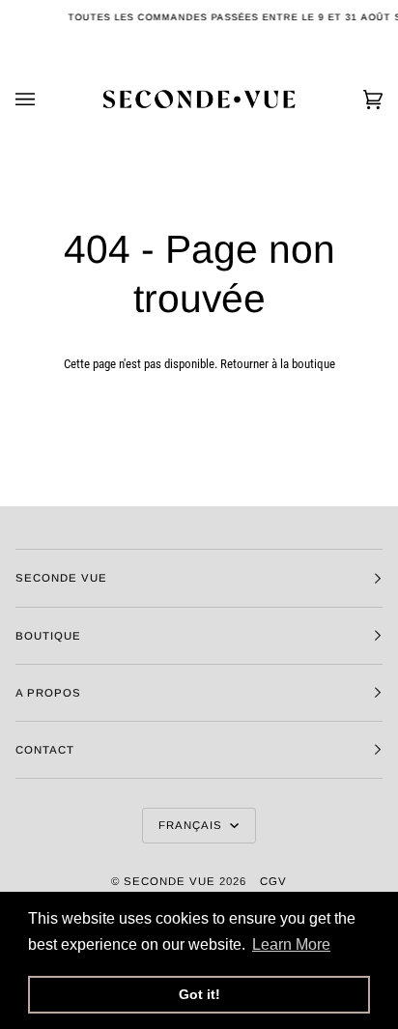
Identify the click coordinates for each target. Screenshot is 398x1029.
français (192, 825)
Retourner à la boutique (277, 364)
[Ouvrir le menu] (44, 99)
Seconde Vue (169, 881)
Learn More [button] (291, 944)
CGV (273, 881)
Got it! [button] (199, 994)
